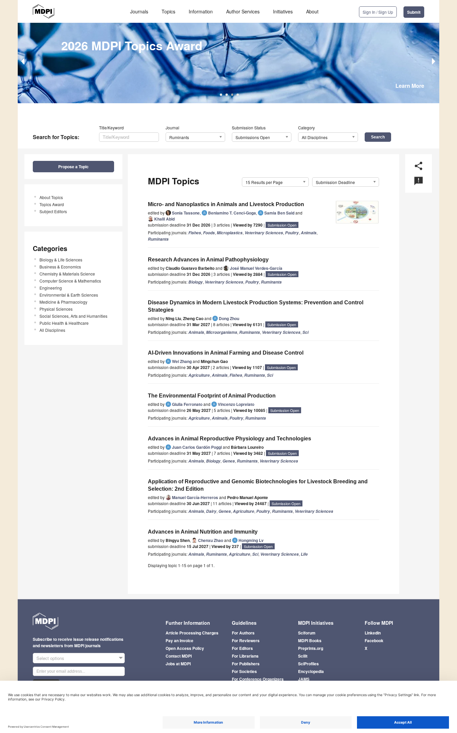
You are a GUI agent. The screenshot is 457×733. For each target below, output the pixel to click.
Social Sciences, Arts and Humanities (73, 316)
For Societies (244, 671)
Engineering (50, 288)
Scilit (302, 656)
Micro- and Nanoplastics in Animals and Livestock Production (226, 204)
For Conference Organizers (258, 679)
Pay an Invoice (179, 640)
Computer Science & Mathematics (70, 281)
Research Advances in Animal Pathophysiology (208, 259)
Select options (50, 658)
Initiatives (283, 11)
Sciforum (306, 633)
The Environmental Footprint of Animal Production (212, 396)
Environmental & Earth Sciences (68, 295)
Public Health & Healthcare (64, 323)
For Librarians (245, 656)
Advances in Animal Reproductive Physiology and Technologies (229, 438)
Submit (414, 12)
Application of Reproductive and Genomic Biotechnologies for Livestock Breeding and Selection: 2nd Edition (258, 485)
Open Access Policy (185, 648)
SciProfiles (308, 664)
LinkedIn (373, 633)
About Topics (51, 197)
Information (201, 11)
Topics (168, 11)
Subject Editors (53, 211)
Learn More (409, 85)
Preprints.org (310, 648)
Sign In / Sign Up (378, 12)
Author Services (243, 11)
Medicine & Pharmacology (63, 302)
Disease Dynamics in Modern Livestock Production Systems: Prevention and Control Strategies (255, 306)
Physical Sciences (56, 309)
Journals (139, 11)
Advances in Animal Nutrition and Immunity (203, 532)
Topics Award (51, 204)
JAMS (303, 679)
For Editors (242, 648)
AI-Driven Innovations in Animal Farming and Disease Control (225, 353)
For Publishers (246, 664)
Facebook (374, 640)
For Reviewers (246, 640)
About (312, 11)
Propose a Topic (73, 167)
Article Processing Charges (192, 633)
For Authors (243, 633)
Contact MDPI (179, 656)
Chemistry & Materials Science (67, 274)
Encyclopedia (311, 671)
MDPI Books (310, 640)
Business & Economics (60, 266)
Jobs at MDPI (178, 664)
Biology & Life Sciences (60, 259)
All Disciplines (52, 330)
